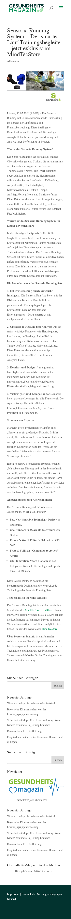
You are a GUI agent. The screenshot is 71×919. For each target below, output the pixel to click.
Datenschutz (28, 894)
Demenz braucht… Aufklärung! (25, 731)
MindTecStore (49, 629)
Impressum (13, 894)
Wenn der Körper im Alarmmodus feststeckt (31, 703)
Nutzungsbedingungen (49, 894)
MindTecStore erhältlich (38, 610)
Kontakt (11, 899)
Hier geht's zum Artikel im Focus (33, 871)
